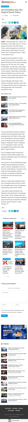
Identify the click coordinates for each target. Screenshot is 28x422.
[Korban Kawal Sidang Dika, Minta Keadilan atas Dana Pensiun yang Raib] (4, 378)
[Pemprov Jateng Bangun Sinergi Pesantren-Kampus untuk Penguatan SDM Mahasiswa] (4, 395)
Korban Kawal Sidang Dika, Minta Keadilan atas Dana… (16, 377)
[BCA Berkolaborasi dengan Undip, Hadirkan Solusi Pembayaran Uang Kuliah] (20, 244)
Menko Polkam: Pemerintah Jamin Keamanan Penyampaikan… (16, 371)
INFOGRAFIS (8, 408)
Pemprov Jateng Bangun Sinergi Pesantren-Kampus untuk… (16, 394)
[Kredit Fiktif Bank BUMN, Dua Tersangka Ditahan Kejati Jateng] (4, 125)
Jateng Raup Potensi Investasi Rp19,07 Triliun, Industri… (15, 365)
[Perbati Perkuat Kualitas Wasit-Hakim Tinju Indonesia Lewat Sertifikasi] (4, 355)
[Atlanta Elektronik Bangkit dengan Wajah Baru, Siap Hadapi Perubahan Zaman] (4, 361)
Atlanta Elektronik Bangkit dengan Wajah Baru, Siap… (16, 360)
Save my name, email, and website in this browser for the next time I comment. (12, 311)
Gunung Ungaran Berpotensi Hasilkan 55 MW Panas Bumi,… (17, 383)
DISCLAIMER (11, 410)
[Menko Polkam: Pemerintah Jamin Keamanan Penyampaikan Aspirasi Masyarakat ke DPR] (4, 372)
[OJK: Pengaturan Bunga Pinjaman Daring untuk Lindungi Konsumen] (8, 261)
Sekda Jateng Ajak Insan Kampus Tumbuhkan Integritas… (16, 348)
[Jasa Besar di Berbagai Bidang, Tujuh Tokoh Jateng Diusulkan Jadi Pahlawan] (4, 389)
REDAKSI (21, 408)
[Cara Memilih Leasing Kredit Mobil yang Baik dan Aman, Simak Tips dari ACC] (20, 261)
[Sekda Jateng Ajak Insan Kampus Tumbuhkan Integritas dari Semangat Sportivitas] (4, 349)
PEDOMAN (14, 408)
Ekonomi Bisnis (5, 6)
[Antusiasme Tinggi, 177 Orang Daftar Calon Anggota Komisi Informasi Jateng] (4, 105)
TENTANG (17, 410)
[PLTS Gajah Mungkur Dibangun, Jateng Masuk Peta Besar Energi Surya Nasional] (4, 401)
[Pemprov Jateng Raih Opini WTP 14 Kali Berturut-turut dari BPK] (8, 244)
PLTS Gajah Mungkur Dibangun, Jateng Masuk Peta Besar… (17, 400)
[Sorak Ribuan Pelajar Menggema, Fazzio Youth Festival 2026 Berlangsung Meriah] (4, 111)
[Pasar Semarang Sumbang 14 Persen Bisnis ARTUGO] (4, 98)
